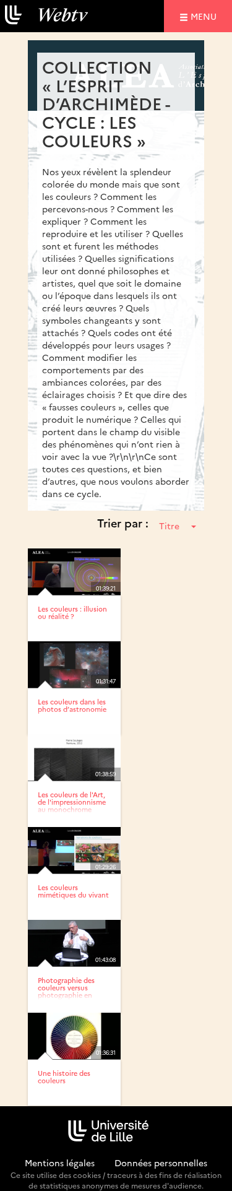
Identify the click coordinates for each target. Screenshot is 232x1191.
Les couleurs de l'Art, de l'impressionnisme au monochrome (72, 802)
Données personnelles (160, 1162)
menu (205, 15)
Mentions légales (60, 1162)
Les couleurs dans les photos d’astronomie (72, 705)
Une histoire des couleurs (64, 1076)
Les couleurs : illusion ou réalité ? (72, 612)
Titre (169, 525)
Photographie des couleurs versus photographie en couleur (66, 991)
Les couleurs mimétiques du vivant (73, 891)
